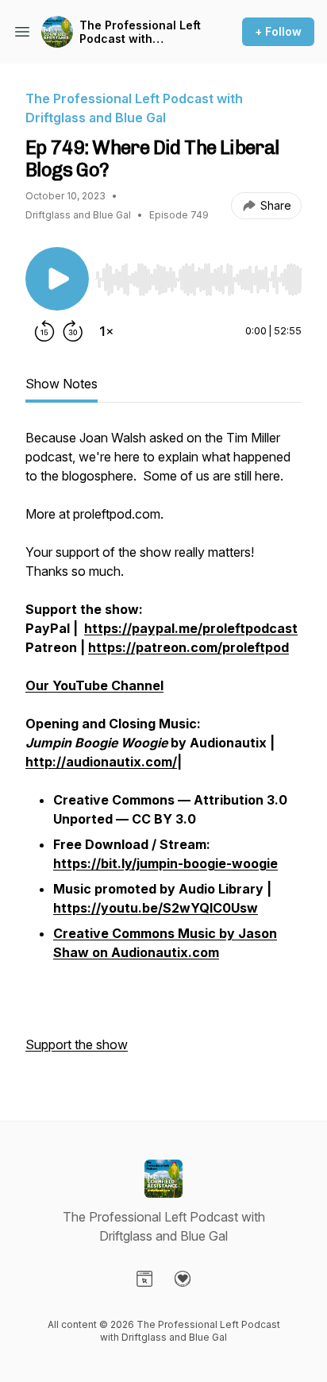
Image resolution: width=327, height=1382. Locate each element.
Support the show (76, 1044)
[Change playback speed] (106, 331)
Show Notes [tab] (61, 384)
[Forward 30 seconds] (73, 331)
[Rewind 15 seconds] (44, 331)
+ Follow (278, 31)
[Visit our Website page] (144, 1279)
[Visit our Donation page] (182, 1279)
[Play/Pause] (57, 279)
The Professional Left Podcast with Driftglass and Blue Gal (140, 32)
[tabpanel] (163, 749)
